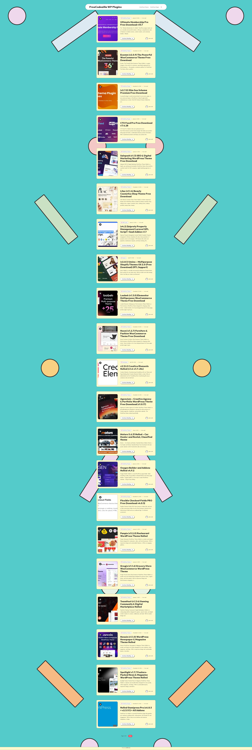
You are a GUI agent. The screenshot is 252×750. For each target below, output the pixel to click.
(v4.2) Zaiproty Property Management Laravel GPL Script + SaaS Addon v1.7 (134, 229)
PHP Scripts (125, 222)
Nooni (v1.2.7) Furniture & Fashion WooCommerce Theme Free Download (134, 333)
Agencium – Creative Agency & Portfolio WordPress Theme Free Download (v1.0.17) (136, 402)
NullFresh (128, 747)
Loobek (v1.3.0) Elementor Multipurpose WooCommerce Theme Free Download (136, 298)
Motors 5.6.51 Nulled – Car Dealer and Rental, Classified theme (136, 437)
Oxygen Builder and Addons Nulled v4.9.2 (135, 469)
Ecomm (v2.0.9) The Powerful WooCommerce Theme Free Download (136, 57)
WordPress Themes (144, 7)
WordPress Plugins (154, 7)
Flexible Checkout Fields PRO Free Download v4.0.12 (136, 502)
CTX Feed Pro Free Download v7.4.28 (136, 124)
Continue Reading (126, 38)
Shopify (124, 257)
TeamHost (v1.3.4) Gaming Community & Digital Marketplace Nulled (134, 604)
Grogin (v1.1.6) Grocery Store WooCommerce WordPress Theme (136, 569)
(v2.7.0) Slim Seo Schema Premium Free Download (133, 91)
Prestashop (125, 362)
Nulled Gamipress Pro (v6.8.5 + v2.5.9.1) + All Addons (136, 709)
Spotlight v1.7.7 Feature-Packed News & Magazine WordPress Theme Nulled (134, 675)
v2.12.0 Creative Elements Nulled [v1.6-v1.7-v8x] (134, 367)
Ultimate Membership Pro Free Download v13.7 (134, 23)
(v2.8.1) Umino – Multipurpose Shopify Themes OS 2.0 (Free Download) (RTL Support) (136, 264)
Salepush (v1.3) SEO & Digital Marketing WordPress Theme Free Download (136, 158)
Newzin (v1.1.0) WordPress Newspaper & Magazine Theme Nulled (134, 639)
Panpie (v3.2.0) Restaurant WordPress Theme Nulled (134, 534)
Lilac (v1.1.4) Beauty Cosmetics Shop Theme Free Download (135, 194)
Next (130, 736)
